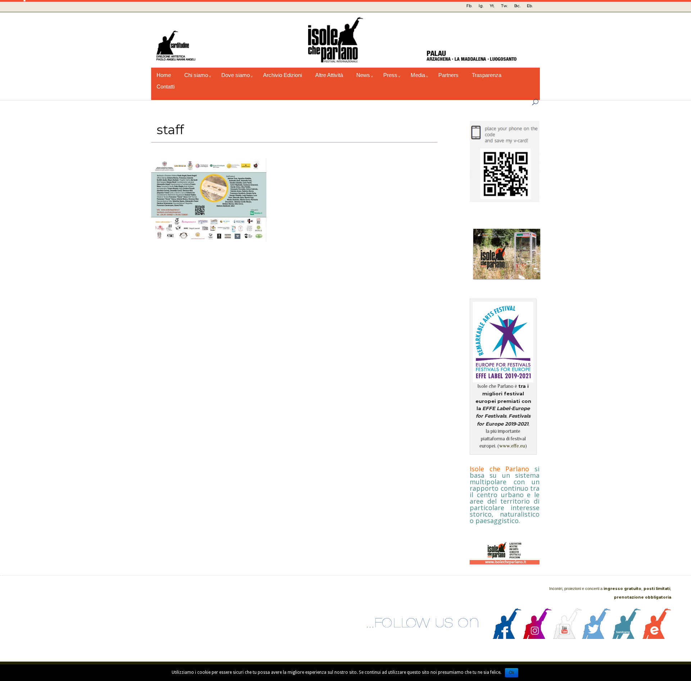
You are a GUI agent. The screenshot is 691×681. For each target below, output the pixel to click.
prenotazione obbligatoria (642, 597)
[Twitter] (596, 637)
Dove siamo (235, 75)
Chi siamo (196, 75)
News (363, 75)
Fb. (469, 5)
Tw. (504, 5)
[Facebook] (507, 637)
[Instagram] (537, 637)
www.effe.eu (512, 446)
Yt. (492, 5)
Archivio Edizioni (282, 75)
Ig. (481, 5)
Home (164, 75)
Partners (448, 75)
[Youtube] (567, 637)
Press (390, 75)
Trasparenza (486, 75)
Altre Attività (329, 75)
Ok (511, 672)
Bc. (517, 5)
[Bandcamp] (626, 637)
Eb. (530, 5)
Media (418, 75)
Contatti (166, 87)
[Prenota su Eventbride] (656, 637)
